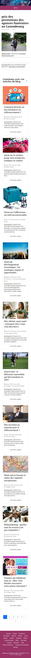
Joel (7, 434)
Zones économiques (20, 279)
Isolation (12, 638)
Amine (8, 590)
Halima (8, 117)
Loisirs (26, 635)
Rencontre (16, 642)
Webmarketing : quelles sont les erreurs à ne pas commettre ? (15, 527)
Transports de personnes (22, 645)
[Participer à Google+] (15, 75)
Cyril (7, 165)
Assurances (22, 633)
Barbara (8, 485)
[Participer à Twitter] (19, 75)
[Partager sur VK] (7, 75)
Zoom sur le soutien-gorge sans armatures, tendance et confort (14, 158)
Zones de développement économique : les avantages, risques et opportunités (14, 267)
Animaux (8, 633)
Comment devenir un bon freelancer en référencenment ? (14, 110)
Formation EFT (6, 65)
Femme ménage (9, 640)
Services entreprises (7, 645)
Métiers (25, 638)
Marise (8, 277)
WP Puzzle (18, 654)
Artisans (15, 633)
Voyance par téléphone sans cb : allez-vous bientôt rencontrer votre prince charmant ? (15, 581)
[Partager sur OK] (11, 75)
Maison (6, 638)
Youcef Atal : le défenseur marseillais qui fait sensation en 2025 (14, 375)
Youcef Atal (16, 386)
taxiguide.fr (7, 54)
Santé (24, 331)
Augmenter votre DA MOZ (17, 67)
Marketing (9, 536)
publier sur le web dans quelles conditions (15, 4)
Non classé (23, 640)
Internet (8, 119)
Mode (7, 167)
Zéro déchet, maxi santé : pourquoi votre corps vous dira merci (15, 324)
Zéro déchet (9, 333)
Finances (8, 279)
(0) (14, 118)
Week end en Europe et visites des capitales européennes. (15, 478)
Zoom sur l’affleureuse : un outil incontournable (15, 213)
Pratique (22, 219)
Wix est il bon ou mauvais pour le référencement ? (12, 427)
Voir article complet (15, 132)
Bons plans (6, 635)
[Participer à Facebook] (3, 75)
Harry (7, 534)
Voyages (8, 487)
